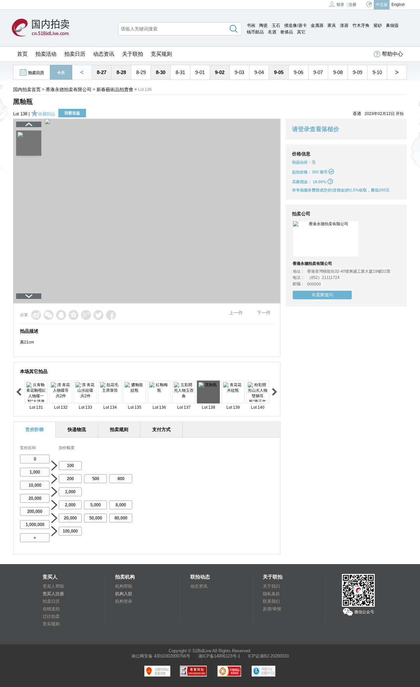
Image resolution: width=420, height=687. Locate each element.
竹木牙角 (360, 25)
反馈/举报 (272, 608)
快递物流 (77, 429)
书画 (251, 25)
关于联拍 (132, 54)
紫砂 (377, 25)
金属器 (317, 25)
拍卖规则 (119, 429)
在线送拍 (51, 608)
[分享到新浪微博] (36, 315)
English (398, 4)
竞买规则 (161, 54)
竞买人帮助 (53, 586)
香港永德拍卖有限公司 (69, 89)
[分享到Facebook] (111, 315)
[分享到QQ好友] (61, 315)
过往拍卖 (51, 616)
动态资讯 (103, 54)
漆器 (344, 25)
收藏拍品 (46, 113)
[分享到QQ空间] (73, 315)
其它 (301, 31)
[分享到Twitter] (98, 315)
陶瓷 (263, 25)
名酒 (272, 31)
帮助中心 (392, 54)
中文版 (382, 4)
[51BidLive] (42, 28)
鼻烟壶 (392, 25)
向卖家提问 (322, 294)
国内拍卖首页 (27, 89)
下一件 (264, 312)
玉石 (276, 25)
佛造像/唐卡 (295, 25)
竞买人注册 (53, 593)
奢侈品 (286, 31)
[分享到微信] (48, 315)
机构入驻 (123, 593)
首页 (22, 54)
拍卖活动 (45, 54)
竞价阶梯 (34, 429)
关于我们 (271, 586)
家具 (331, 25)
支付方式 (161, 429)
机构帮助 (123, 586)
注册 (352, 4)
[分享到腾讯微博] (86, 315)
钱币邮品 (255, 31)
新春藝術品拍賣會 (114, 89)
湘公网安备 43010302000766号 (160, 656)
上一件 (236, 312)
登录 (340, 4)
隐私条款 (271, 593)
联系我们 (271, 601)
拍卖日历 (74, 54)
